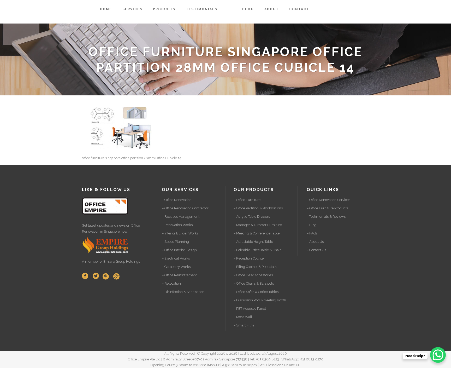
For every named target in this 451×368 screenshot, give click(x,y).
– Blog (312, 225)
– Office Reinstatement (179, 275)
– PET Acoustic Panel (250, 308)
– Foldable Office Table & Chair (257, 250)
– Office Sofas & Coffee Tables (256, 292)
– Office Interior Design (179, 250)
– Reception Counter (249, 258)
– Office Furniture (247, 200)
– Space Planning (175, 242)
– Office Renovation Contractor (185, 208)
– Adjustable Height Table (253, 242)
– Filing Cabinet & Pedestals (255, 267)
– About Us (315, 242)
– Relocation (171, 283)
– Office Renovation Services (328, 200)
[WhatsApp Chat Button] (438, 355)
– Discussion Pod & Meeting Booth (260, 300)
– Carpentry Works (176, 267)
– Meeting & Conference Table (257, 233)
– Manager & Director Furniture (258, 225)
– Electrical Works (176, 258)
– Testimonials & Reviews (326, 216)
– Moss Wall (243, 317)
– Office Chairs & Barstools (254, 283)
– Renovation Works (177, 225)
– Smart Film (244, 325)
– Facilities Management (180, 216)
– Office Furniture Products (327, 208)
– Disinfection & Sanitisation (183, 292)
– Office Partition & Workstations (258, 208)
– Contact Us (316, 250)
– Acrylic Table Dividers (252, 216)
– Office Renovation (177, 200)
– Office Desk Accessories (253, 275)
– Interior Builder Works (180, 233)
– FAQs (312, 233)
